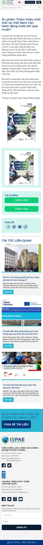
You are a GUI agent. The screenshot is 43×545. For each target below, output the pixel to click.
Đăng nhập (30, 2)
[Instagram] (15, 499)
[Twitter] (9, 465)
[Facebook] (4, 465)
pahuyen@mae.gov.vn (14, 460)
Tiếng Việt (21, 200)
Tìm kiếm (40, 8)
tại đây (37, 98)
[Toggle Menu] (39, 2)
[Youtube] (21, 499)
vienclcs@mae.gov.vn (13, 458)
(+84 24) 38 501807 (15, 489)
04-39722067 (14, 456)
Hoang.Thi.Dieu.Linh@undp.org (17, 492)
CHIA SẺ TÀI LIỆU (16, 424)
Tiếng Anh (21, 208)
